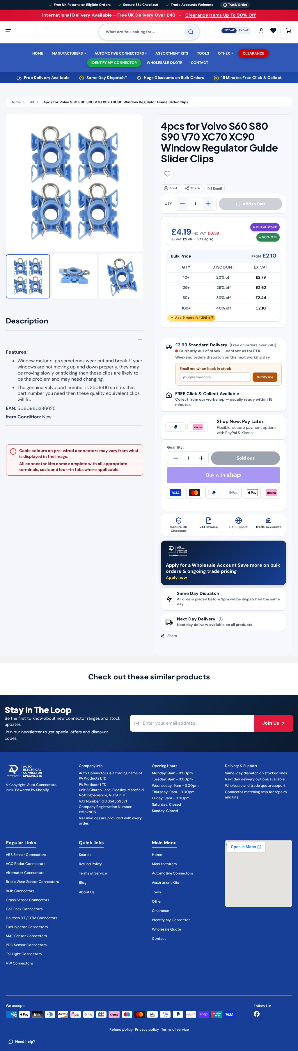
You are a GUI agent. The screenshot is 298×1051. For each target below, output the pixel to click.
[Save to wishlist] (167, 174)
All (32, 102)
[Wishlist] (273, 30)
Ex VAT (244, 30)
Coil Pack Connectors (24, 909)
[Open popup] (220, 619)
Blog (82, 882)
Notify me (265, 377)
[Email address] (192, 723)
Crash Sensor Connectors (27, 900)
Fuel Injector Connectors (27, 927)
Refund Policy (90, 864)
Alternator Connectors (25, 872)
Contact (159, 938)
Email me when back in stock (205, 369)
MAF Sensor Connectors (26, 936)
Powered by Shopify (32, 790)
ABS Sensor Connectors (26, 854)
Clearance (160, 910)
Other (157, 901)
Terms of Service (93, 873)
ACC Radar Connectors (25, 863)
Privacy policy (147, 1029)
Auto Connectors (41, 784)
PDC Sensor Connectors (26, 945)
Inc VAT (229, 30)
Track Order (237, 4)
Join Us (270, 723)
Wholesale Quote (166, 929)
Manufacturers (164, 864)
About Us (86, 892)
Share (195, 188)
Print (173, 188)
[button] (8, 30)
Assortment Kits (165, 882)
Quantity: (175, 447)
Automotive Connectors (172, 873)
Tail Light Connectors (24, 954)
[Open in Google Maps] (258, 873)
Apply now (176, 577)
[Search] (191, 32)
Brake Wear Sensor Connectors (32, 881)
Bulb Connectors (20, 891)
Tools (156, 892)
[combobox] (149, 32)
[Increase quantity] (208, 204)
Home (15, 102)
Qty (168, 204)
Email (217, 188)
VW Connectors (19, 963)
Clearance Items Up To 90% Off (220, 15)
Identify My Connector (171, 920)
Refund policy (121, 1029)
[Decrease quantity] (182, 204)
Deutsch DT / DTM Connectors (31, 918)
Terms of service (175, 1029)
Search (85, 854)
